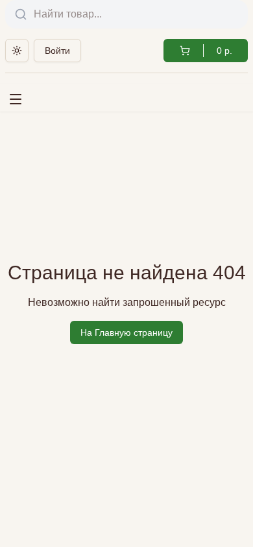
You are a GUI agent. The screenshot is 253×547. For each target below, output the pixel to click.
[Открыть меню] (19, 96)
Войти (57, 50)
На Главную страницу (126, 332)
